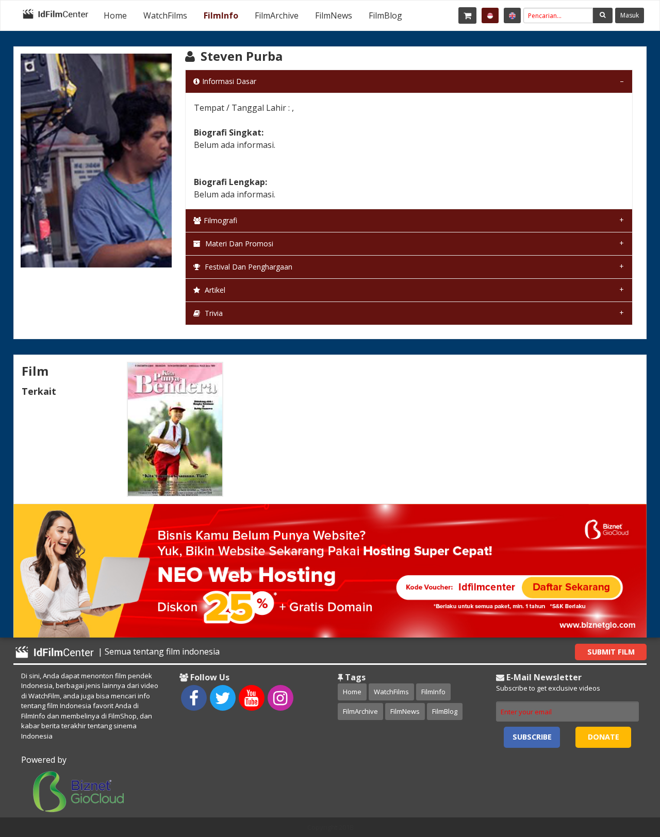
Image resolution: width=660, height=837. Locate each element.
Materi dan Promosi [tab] (238, 243)
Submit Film (611, 652)
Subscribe (532, 737)
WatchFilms (165, 15)
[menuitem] (115, 15)
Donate (603, 737)
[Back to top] (626, 772)
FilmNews (333, 15)
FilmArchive (277, 15)
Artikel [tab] (214, 290)
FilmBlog (385, 15)
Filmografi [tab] (220, 220)
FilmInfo (221, 15)
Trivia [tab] (213, 313)
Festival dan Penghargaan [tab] (247, 267)
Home (115, 15)
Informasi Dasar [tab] (229, 81)
